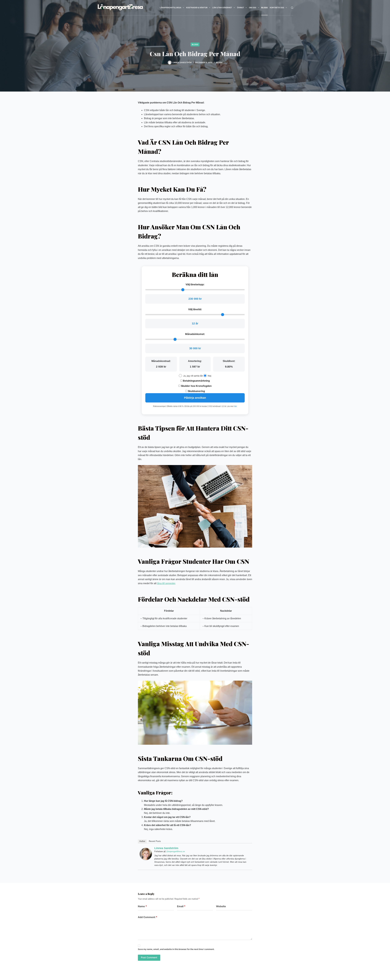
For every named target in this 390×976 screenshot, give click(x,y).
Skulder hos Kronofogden (196, 385)
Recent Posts (155, 841)
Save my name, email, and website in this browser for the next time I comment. (176, 949)
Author (142, 841)
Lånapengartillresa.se (175, 851)
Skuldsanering (196, 391)
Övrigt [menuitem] (240, 7)
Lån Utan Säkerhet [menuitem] (222, 7)
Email (181, 906)
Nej (209, 375)
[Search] (292, 8)
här (235, 406)
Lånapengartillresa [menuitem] (170, 7)
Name (142, 906)
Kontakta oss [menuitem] (277, 7)
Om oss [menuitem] (252, 7)
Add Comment (147, 917)
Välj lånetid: (195, 309)
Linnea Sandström (166, 848)
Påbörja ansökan (195, 397)
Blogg (195, 44)
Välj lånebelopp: (195, 284)
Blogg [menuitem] (264, 7)
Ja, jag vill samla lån (193, 375)
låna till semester (166, 583)
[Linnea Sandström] (146, 854)
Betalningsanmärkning (196, 380)
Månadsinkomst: (195, 334)
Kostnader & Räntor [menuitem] (196, 7)
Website (221, 906)
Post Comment (149, 957)
